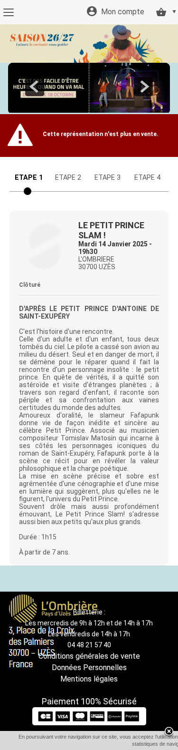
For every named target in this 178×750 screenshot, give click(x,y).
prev (35, 87)
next (143, 87)
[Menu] (8, 12)
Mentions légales (89, 678)
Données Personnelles (89, 667)
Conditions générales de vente (89, 656)
